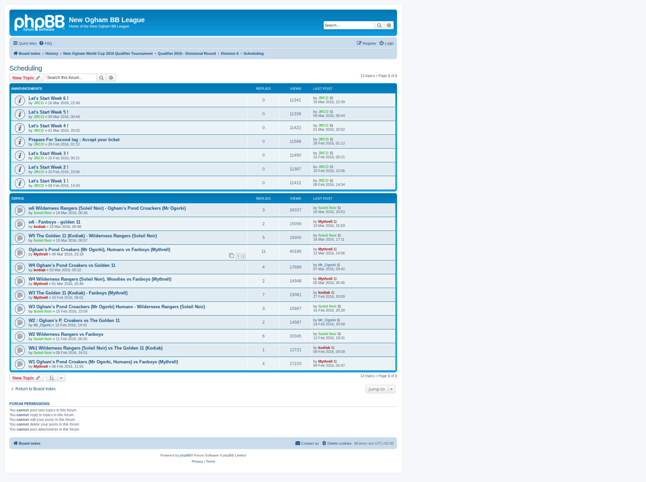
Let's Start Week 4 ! (48, 125)
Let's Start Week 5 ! (48, 112)
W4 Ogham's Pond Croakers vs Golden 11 (72, 265)
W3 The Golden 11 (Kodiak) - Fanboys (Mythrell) (78, 292)
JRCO (39, 103)
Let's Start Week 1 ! (48, 181)
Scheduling (25, 68)
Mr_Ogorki (327, 265)
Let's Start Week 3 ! (48, 153)
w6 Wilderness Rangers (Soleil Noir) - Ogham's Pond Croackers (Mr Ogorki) (107, 208)
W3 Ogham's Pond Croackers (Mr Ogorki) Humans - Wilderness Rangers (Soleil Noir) (117, 306)
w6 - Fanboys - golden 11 (54, 222)
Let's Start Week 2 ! (48, 167)
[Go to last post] (332, 98)
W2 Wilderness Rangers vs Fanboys (66, 334)
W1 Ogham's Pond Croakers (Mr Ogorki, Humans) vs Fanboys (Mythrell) (103, 361)
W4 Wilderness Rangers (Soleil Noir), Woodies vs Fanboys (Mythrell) (100, 279)
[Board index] (40, 22)
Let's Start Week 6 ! (48, 98)
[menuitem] (45, 43)
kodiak (39, 227)
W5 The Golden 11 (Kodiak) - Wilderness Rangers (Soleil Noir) (93, 235)
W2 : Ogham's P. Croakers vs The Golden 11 (74, 320)
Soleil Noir (43, 213)
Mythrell (325, 221)
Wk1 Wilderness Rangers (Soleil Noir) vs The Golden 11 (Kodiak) (96, 348)
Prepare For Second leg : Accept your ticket (74, 139)
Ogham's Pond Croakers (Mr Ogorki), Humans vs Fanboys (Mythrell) (99, 249)
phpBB (185, 455)
